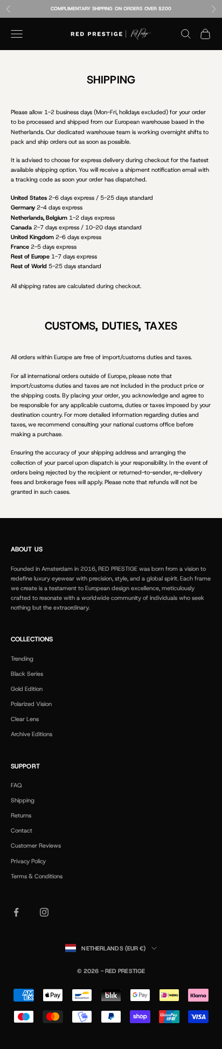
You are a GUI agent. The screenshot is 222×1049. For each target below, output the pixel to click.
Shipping (22, 800)
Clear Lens (25, 719)
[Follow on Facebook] (16, 912)
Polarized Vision (31, 704)
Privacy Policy (28, 861)
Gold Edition (27, 689)
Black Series (27, 673)
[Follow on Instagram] (44, 912)
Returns (21, 815)
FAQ (16, 785)
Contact (21, 830)
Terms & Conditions (37, 876)
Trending (22, 658)
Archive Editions (31, 734)
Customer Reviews (36, 845)
